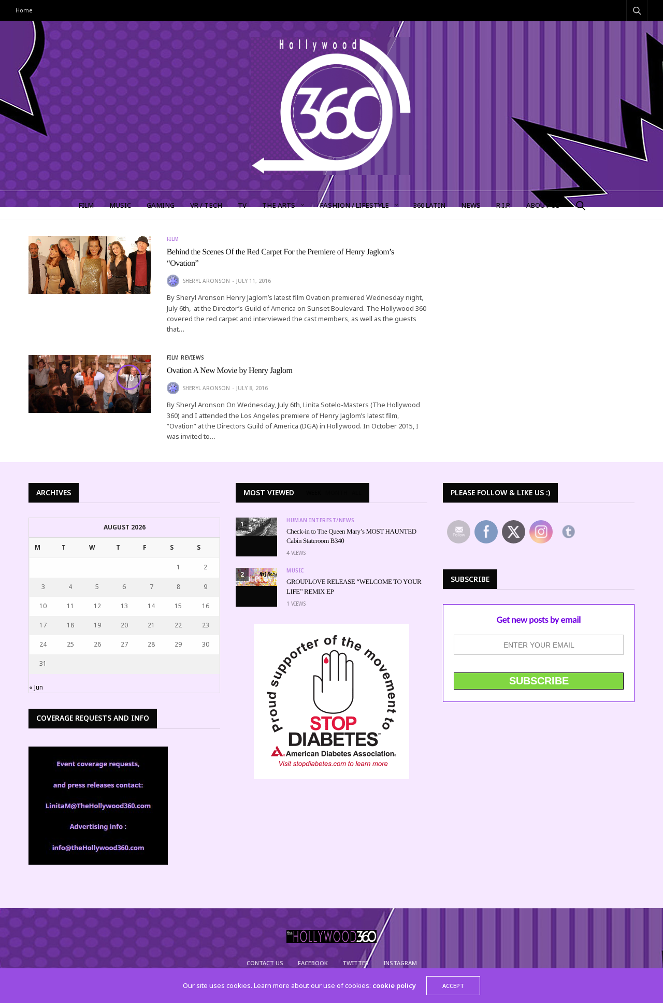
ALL (357, 492)
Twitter (355, 963)
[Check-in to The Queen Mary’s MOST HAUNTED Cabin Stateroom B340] (256, 527)
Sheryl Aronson (206, 280)
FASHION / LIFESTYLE (354, 205)
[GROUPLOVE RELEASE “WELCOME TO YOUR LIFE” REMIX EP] (256, 577)
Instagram (400, 963)
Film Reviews (186, 357)
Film (173, 238)
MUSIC (120, 205)
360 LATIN (429, 205)
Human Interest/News (320, 520)
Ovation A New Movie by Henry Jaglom (230, 370)
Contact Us (265, 963)
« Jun (36, 687)
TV (242, 205)
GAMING (161, 205)
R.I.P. (503, 205)
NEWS (471, 205)
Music (295, 570)
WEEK (313, 492)
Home (24, 10)
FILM (86, 205)
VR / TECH (206, 205)
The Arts (278, 205)
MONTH (336, 492)
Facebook (313, 963)
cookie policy (394, 985)
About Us (543, 205)
